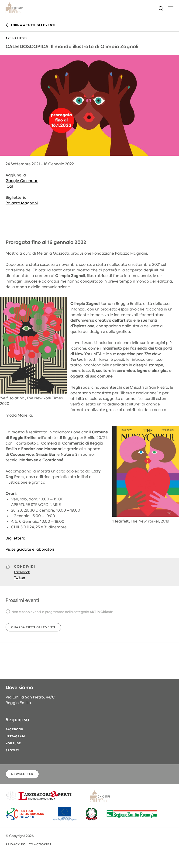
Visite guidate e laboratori (30, 549)
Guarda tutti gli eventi (33, 627)
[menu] (170, 8)
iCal (9, 186)
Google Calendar (22, 180)
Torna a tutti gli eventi (33, 25)
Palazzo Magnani (22, 203)
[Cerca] (161, 8)
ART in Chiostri (17, 38)
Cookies (43, 844)
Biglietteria (16, 538)
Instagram (15, 736)
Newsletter (22, 774)
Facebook (22, 572)
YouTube (13, 743)
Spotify (12, 750)
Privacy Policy (19, 844)
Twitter (19, 578)
